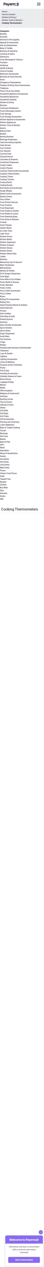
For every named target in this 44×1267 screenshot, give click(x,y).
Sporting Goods (6, 399)
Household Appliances (9, 97)
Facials (3, 430)
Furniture (3, 62)
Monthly (3, 34)
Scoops (3, 311)
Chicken (3, 485)
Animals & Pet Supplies (9, 40)
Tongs (2, 342)
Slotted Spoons (6, 319)
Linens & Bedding (7, 362)
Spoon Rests (5, 331)
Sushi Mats (4, 336)
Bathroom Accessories (9, 74)
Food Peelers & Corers (9, 214)
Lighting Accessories (8, 359)
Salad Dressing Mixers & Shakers (13, 305)
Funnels (3, 222)
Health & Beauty (6, 68)
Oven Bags (4, 276)
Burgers (3, 482)
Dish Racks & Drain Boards (11, 188)
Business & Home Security (11, 77)
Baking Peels (5, 131)
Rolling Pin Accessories (9, 299)
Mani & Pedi (5, 442)
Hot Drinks (4, 462)
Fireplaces (4, 88)
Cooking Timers (6, 176)
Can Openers (5, 151)
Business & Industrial (8, 51)
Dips (2, 490)
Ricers (2, 296)
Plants (2, 368)
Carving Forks (5, 154)
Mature (3, 385)
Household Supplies (8, 99)
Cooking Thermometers (9, 174)
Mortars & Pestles (7, 271)
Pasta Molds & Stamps (9, 282)
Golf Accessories (7, 419)
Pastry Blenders (6, 285)
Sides (2, 476)
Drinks (2, 496)
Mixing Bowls (5, 268)
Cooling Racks (6, 182)
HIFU (2, 445)
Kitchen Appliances (8, 122)
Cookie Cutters (6, 165)
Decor (2, 79)
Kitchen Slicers (6, 251)
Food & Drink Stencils (9, 202)
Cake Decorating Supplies (10, 142)
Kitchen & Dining (7, 102)
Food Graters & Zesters (9, 211)
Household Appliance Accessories (14, 94)
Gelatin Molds (5, 228)
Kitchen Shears (6, 248)
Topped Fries (5, 479)
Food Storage (5, 114)
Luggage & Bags (7, 382)
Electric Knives (6, 196)
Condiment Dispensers (9, 162)
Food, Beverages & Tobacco (11, 59)
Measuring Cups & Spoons (11, 262)
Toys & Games (6, 402)
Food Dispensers (7, 208)
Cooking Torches (7, 179)
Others (2, 408)
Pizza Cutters (5, 293)
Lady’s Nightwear (7, 425)
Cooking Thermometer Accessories (14, 171)
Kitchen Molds (6, 239)
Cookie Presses (6, 168)
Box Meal (4, 487)
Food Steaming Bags (8, 216)
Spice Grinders (6, 328)
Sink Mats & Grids (7, 316)
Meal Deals (4, 467)
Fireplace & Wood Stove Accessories (15, 85)
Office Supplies (6, 390)
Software (4, 396)
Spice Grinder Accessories (10, 325)
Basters (3, 134)
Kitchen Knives (6, 236)
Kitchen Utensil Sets (8, 253)
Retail (2, 448)
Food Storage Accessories (10, 117)
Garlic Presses (6, 225)
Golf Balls (4, 410)
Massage (4, 433)
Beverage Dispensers (8, 139)
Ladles (3, 256)
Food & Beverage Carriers (10, 111)
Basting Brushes (6, 137)
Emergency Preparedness (10, 82)
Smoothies (4, 459)
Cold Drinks (5, 465)
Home (4, 11)
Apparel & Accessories (9, 42)
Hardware (4, 65)
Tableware (4, 351)
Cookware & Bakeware (9, 108)
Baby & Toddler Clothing (10, 428)
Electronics (4, 57)
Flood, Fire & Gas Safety (10, 91)
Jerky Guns (4, 234)
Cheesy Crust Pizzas (8, 473)
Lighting (3, 356)
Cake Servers (5, 145)
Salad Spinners (6, 308)
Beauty (3, 439)
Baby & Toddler (6, 48)
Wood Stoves (5, 379)
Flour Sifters (5, 199)
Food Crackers (6, 205)
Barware (3, 105)
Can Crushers (5, 148)
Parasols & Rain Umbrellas (11, 365)
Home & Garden (6, 71)
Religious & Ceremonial (9, 393)
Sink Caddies (5, 313)
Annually (3, 37)
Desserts (3, 493)
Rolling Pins (5, 302)
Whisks (3, 345)
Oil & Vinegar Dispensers (10, 273)
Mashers (3, 259)
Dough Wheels (6, 191)
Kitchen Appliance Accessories (12, 119)
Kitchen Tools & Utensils (10, 125)
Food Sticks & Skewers (9, 219)
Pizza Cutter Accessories (10, 291)
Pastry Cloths (5, 288)
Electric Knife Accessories (10, 194)
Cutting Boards (6, 185)
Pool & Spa (4, 370)
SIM (1, 499)
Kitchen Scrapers (7, 245)
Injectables (4, 450)
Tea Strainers (5, 339)
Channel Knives (6, 156)
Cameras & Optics (7, 54)
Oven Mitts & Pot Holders (10, 279)
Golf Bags (4, 413)
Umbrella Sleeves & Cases (10, 376)
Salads (3, 456)
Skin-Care (4, 436)
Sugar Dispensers (7, 333)
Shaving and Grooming (9, 422)
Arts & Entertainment (8, 45)
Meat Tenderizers (7, 265)
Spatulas (3, 322)
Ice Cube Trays (6, 231)
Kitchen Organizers (8, 242)
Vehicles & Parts (6, 405)
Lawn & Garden (6, 353)
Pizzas (3, 470)
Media (2, 388)
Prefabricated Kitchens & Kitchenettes (15, 348)
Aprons (3, 128)
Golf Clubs (4, 416)
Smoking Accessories (9, 373)
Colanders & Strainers (9, 159)
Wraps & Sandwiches (8, 453)
